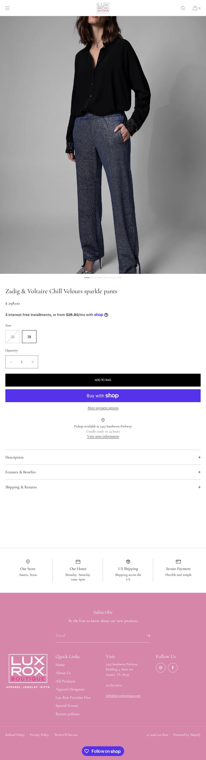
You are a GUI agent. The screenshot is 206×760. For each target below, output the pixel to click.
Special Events (67, 705)
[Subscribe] (143, 635)
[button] (183, 8)
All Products (65, 681)
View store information (103, 436)
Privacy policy (39, 735)
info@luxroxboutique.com (123, 695)
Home (60, 664)
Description (14, 457)
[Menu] (11, 8)
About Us (63, 672)
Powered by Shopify (187, 735)
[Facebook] (173, 668)
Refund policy (15, 735)
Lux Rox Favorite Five (73, 697)
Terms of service (66, 735)
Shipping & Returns (21, 487)
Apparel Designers (70, 689)
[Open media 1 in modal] (103, 145)
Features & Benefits (20, 472)
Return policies (67, 713)
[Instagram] (161, 668)
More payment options (103, 408)
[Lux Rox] (103, 8)
